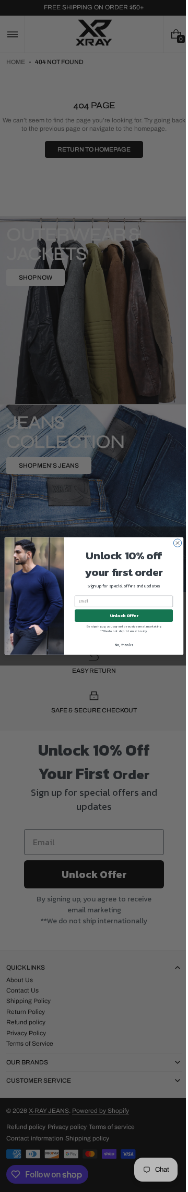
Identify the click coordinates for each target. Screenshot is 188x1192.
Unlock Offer (119, 615)
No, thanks (120, 645)
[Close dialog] (174, 543)
